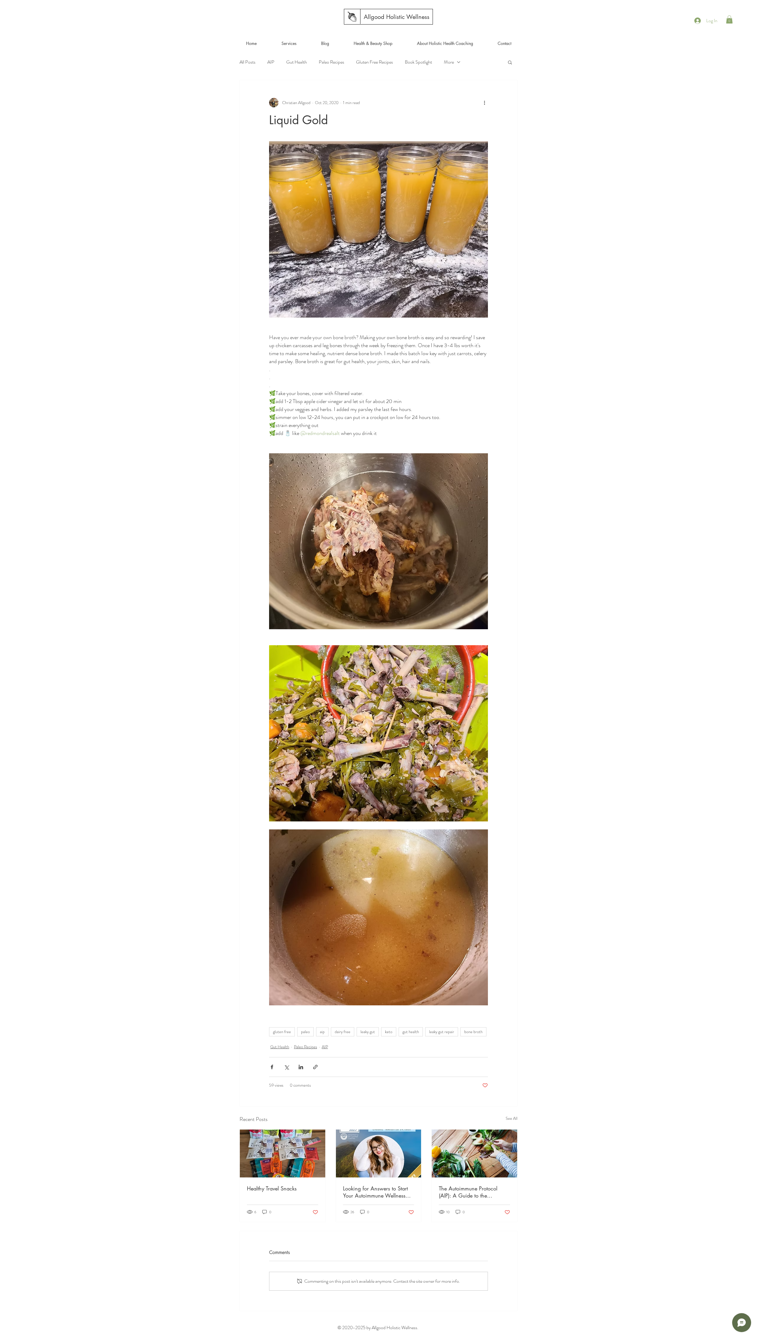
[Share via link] (315, 1067)
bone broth (473, 1032)
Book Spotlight (418, 62)
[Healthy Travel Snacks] (282, 1153)
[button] (729, 19)
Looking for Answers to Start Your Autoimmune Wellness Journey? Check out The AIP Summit (375, 1192)
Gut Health (296, 62)
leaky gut (367, 1032)
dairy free (342, 1032)
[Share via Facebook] (272, 1067)
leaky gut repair (441, 1032)
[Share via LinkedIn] (301, 1067)
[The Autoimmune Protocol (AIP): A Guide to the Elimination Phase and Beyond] (474, 1153)
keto (388, 1032)
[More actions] (484, 102)
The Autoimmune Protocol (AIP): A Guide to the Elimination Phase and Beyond (474, 1192)
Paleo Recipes (331, 62)
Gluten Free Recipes (374, 62)
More (449, 62)
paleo (305, 1032)
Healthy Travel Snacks (272, 1188)
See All (511, 1118)
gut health (410, 1032)
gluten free (282, 1032)
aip (322, 1032)
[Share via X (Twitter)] (286, 1067)
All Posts (247, 62)
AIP (270, 62)
